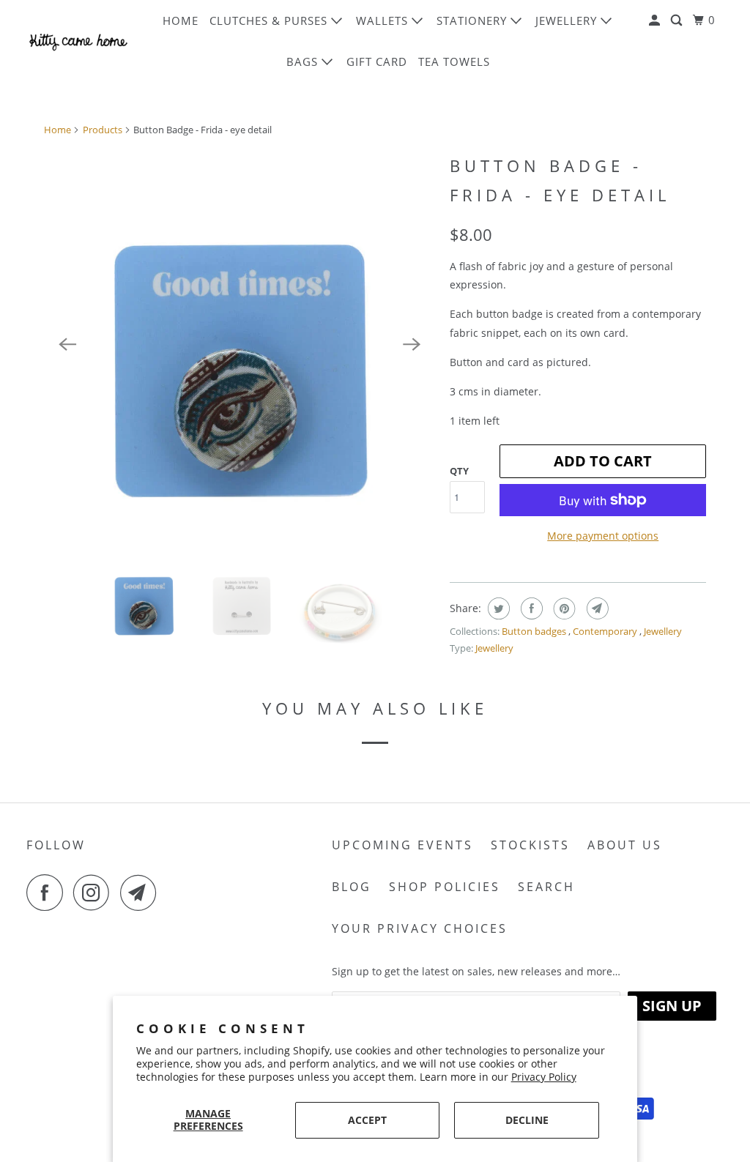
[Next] (412, 344)
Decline (527, 1120)
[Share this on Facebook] (530, 608)
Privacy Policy (543, 1077)
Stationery (473, 20)
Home (180, 20)
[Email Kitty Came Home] (142, 892)
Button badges (535, 631)
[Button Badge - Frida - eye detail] (239, 344)
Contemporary (606, 631)
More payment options (602, 536)
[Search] (678, 20)
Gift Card (376, 61)
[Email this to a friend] (596, 608)
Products (102, 129)
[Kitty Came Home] (78, 40)
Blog (351, 887)
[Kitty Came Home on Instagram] (95, 892)
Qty (459, 470)
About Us (624, 845)
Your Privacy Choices (420, 928)
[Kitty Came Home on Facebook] (48, 892)
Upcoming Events (402, 845)
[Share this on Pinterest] (563, 608)
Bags (304, 61)
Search (546, 887)
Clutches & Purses (270, 20)
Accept (367, 1120)
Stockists (530, 845)
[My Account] (656, 20)
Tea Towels (454, 61)
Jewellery (568, 20)
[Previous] (67, 344)
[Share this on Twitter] (497, 608)
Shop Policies (444, 887)
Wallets (384, 20)
